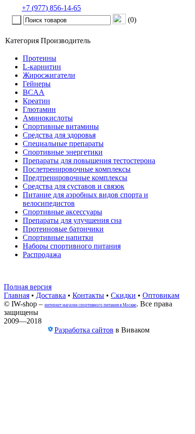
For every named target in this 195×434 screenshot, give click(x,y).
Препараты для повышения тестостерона (89, 161)
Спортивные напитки (58, 237)
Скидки (123, 295)
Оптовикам (160, 295)
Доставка (51, 295)
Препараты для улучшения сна (72, 220)
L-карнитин (42, 67)
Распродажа (42, 254)
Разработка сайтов (84, 330)
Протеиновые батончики (63, 229)
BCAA (33, 92)
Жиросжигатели (49, 75)
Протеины (39, 58)
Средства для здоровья (59, 135)
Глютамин (39, 109)
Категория (22, 41)
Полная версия (28, 287)
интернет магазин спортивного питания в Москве (90, 305)
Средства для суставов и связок (73, 186)
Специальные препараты (63, 143)
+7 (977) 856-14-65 (51, 8)
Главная (16, 295)
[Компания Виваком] (50, 330)
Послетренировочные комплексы (77, 169)
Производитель (65, 41)
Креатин (36, 101)
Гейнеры (37, 84)
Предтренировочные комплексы (75, 178)
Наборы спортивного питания (72, 246)
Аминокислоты (48, 118)
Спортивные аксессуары (62, 212)
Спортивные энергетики (63, 152)
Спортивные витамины (61, 126)
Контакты (88, 295)
